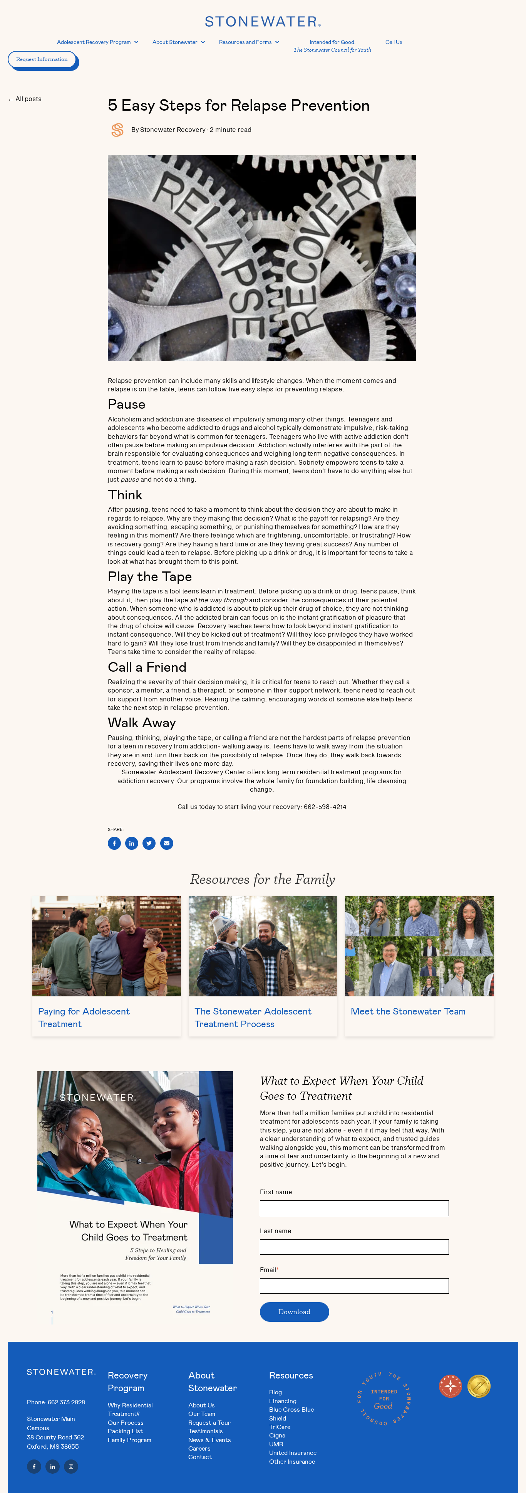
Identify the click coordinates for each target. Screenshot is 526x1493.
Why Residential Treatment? (130, 1409)
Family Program (129, 1440)
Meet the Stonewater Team (408, 1011)
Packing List (125, 1431)
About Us (201, 1405)
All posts (28, 99)
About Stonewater (175, 41)
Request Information (42, 59)
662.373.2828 (66, 1402)
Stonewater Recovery (173, 130)
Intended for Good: (332, 45)
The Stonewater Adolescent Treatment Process (253, 1017)
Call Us (393, 41)
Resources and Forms (245, 41)
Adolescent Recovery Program (94, 41)
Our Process (126, 1422)
